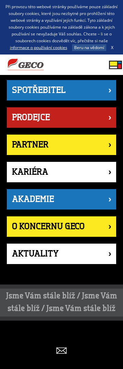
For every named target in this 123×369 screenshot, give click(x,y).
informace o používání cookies (38, 47)
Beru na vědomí (89, 47)
